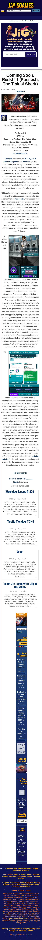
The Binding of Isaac (25, 884)
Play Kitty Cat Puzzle (21, 731)
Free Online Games (10, 875)
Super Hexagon (9, 884)
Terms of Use (20, 929)
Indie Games (27, 876)
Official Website (20, 154)
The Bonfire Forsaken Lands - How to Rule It (21, 697)
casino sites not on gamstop (14, 20)
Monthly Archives (22, 815)
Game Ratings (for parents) (24, 929)
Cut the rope (24, 883)
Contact (30, 930)
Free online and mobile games (22, 6)
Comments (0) (20, 91)
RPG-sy (27, 159)
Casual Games (25, 875)
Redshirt (8, 159)
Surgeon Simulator (10, 883)
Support (30, 929)
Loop (20, 551)
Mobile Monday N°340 (20, 521)
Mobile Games (15, 876)
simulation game (11, 162)
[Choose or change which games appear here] (23, 786)
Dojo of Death (24, 886)
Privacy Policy (8, 929)
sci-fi (33, 159)
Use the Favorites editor (21, 805)
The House (34, 883)
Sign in (16, 482)
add (22, 792)
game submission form (18, 919)
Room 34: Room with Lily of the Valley (20, 585)
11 (18, 499)
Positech (26, 162)
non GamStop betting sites (30, 20)
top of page (29, 479)
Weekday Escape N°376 (19, 491)
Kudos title (19, 199)
